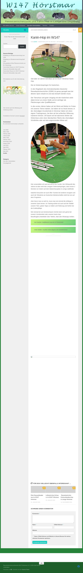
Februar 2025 (6, 139)
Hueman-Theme (25, 569)
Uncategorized (7, 163)
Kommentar (35, 513)
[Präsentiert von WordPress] (11, 569)
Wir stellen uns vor (8, 25)
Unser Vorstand (20, 25)
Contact (51, 25)
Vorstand (22, 115)
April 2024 (6, 147)
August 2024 (6, 143)
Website (34, 530)
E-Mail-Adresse (58, 524)
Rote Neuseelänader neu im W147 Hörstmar (37, 497)
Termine (45, 25)
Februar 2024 (6, 149)
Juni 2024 (5, 145)
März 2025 (6, 137)
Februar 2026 (6, 133)
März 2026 (6, 131)
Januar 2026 (6, 135)
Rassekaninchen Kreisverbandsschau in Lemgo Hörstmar (67, 497)
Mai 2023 (5, 151)
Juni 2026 (5, 129)
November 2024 (7, 141)
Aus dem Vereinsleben (33, 25)
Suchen (5, 43)
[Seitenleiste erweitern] (80, 30)
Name (34, 524)
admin (35, 41)
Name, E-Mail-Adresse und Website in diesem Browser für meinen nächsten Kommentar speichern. (51, 537)
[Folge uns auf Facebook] (25, 30)
